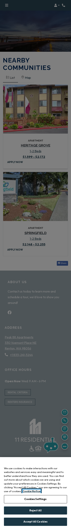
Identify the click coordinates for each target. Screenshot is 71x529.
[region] (35, 493)
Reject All (35, 510)
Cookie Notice (31, 491)
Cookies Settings (35, 499)
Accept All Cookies (35, 521)
